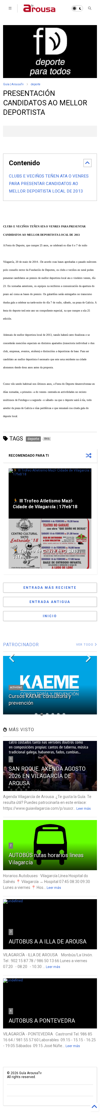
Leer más (83, 809)
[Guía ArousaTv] (39, 10)
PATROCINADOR (21, 644)
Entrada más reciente (49, 588)
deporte (35, 84)
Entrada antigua (49, 602)
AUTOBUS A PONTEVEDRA (42, 1020)
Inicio (50, 616)
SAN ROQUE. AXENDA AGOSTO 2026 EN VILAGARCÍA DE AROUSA (47, 776)
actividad (16, 687)
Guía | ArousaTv (13, 84)
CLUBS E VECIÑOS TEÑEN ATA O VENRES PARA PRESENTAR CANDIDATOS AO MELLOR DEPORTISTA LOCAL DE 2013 (49, 184)
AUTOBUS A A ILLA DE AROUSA (47, 941)
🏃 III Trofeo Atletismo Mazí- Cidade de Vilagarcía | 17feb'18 (45, 503)
